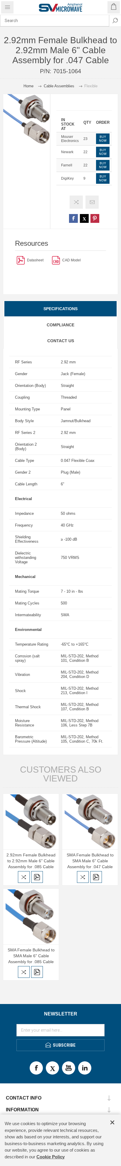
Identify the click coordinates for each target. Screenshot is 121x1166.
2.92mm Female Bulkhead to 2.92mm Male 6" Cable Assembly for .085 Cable (31, 861)
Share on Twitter (84, 218)
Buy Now (103, 139)
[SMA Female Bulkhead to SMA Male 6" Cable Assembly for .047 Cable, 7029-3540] (90, 821)
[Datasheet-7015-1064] (21, 260)
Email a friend (92, 202)
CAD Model (71, 260)
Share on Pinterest (94, 218)
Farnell (66, 165)
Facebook (36, 1068)
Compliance (60, 325)
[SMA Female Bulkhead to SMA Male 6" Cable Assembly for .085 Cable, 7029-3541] (31, 916)
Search (115, 20)
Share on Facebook (73, 218)
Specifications (60, 308)
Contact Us (60, 340)
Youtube (68, 1068)
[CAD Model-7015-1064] (56, 260)
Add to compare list (76, 202)
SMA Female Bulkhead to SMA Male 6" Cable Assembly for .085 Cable (31, 956)
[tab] (60, 308)
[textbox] (54, 20)
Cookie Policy (50, 1156)
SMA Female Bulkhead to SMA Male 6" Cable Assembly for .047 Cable (90, 861)
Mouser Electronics (70, 139)
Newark (67, 152)
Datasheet (35, 260)
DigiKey (67, 178)
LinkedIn (84, 1068)
